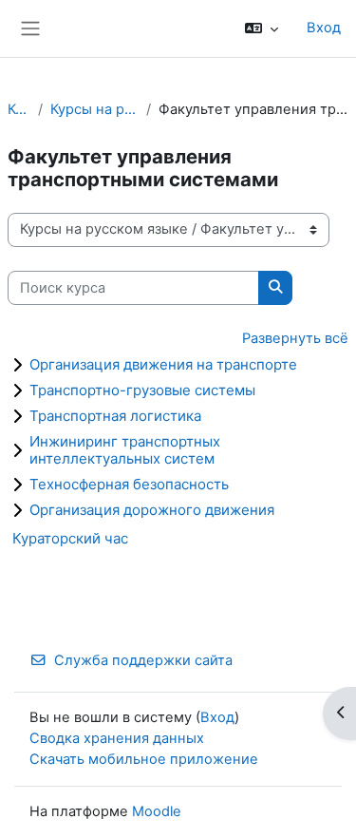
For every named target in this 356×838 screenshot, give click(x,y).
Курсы (19, 109)
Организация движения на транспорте (163, 364)
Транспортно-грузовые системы (142, 390)
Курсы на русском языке (94, 109)
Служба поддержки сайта (143, 660)
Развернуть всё (295, 338)
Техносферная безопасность (129, 484)
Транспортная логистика (115, 416)
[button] (261, 28)
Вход (324, 27)
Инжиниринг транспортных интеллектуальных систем (124, 449)
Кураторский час (70, 538)
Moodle (156, 811)
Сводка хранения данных (116, 738)
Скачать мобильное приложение (143, 759)
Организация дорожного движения (151, 510)
